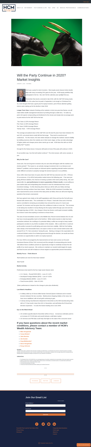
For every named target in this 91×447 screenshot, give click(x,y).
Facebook (35, 380)
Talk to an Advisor (83, 444)
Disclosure (19, 432)
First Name (28, 408)
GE (58, 7)
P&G (49, 7)
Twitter (45, 380)
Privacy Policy (20, 430)
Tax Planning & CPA (40, 7)
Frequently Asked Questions (60, 428)
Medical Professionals (68, 7)
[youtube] (48, 424)
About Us (20, 7)
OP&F (53, 7)
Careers (55, 434)
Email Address (30, 403)
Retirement (28, 7)
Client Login (56, 430)
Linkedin (56, 380)
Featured (28, 83)
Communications (83, 7)
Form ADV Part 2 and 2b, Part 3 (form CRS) (27, 428)
